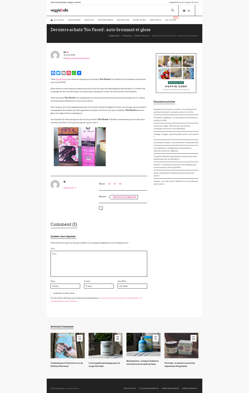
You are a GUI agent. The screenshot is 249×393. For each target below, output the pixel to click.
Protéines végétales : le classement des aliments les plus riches (176, 119)
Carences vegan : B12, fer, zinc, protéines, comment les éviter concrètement (172, 127)
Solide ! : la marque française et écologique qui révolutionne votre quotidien (175, 166)
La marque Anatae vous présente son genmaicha (176, 142)
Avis (53, 248)
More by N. (69, 188)
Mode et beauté (73, 58)
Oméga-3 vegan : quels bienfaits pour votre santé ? (176, 135)
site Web (122, 281)
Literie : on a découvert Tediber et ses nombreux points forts (176, 182)
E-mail (87, 281)
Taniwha (195, 2)
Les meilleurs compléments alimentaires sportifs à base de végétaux (172, 149)
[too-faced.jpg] (80, 146)
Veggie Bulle (61, 79)
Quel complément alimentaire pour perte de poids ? (174, 174)
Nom (53, 281)
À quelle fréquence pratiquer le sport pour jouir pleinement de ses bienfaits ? (175, 157)
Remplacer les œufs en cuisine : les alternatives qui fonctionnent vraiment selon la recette (175, 110)
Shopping (85, 58)
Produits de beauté (124, 197)
